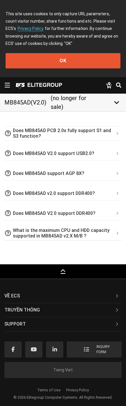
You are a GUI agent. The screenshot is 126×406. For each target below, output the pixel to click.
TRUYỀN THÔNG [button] (22, 310)
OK (63, 60)
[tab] (63, 134)
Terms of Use (48, 390)
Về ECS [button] (12, 296)
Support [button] (15, 324)
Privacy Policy (30, 28)
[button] (63, 134)
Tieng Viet (63, 370)
